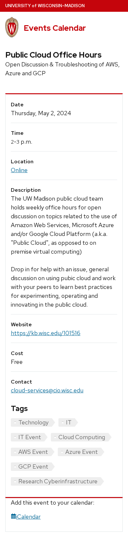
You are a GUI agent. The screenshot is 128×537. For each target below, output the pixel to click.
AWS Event (33, 452)
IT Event (29, 437)
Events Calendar (55, 28)
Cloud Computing (81, 437)
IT (69, 422)
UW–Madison (45, 6)
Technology (33, 422)
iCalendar (28, 516)
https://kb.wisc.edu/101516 (45, 333)
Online (19, 170)
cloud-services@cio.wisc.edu (47, 390)
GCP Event (33, 466)
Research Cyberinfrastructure (57, 481)
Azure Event (81, 452)
